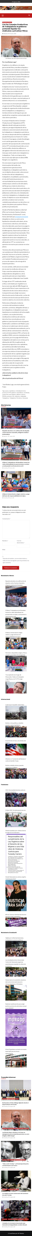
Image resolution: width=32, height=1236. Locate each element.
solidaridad (23, 396)
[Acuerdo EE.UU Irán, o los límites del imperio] (16, 749)
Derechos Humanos (17, 426)
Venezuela (25, 398)
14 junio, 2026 (12, 468)
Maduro (14, 394)
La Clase (4, 1159)
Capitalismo (12, 391)
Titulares (5, 1098)
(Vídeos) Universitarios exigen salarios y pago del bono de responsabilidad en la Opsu (13, 634)
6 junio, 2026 (12, 497)
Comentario (6, 518)
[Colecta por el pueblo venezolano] (16, 712)
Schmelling (6, 468)
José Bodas (26, 392)
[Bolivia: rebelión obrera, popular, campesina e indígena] (16, 773)
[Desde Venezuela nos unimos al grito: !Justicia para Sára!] (16, 895)
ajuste (7, 391)
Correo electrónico (21, 541)
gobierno (13, 392)
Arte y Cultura (11, 1159)
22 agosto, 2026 (12, 1137)
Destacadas (11, 1098)
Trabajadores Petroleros (16, 398)
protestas (9, 396)
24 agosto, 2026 (12, 1106)
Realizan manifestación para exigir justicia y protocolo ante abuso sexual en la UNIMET (15, 1006)
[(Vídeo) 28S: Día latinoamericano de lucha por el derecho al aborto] (16, 820)
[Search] (29, 15)
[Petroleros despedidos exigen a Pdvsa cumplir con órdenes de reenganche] (16, 663)
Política (4, 490)
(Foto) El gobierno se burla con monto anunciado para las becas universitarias (16, 1051)
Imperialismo (20, 392)
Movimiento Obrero (7, 22)
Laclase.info (5, 394)
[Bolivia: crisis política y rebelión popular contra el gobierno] (16, 731)
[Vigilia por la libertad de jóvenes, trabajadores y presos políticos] (16, 948)
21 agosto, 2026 (12, 1167)
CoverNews (12, 1233)
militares (18, 394)
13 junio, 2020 (13, 33)
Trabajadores (5, 398)
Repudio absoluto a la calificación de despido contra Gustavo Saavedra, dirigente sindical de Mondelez (15, 432)
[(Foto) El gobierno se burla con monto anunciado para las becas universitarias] (16, 1061)
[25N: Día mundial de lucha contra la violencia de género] (16, 800)
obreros (23, 394)
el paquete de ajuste (21, 217)
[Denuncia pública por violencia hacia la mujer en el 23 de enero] (16, 853)
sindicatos (17, 396)
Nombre (5, 540)
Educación (25, 488)
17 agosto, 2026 (12, 436)
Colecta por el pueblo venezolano (14, 704)
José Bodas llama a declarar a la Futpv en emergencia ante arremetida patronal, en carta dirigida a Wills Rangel (15, 1134)
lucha (10, 394)
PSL (13, 396)
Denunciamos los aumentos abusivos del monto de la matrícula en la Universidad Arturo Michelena (15, 982)
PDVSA (4, 396)
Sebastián (6, 33)
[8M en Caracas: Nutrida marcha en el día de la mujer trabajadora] (16, 922)
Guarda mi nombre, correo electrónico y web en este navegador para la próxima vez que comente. (16, 560)
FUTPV (9, 392)
